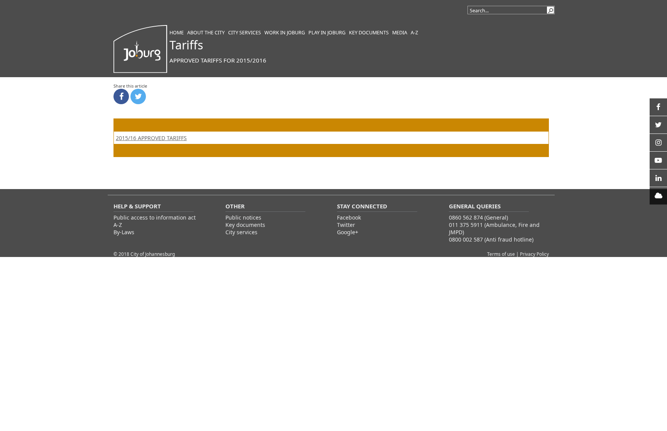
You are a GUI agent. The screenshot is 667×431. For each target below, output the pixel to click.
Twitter (346, 224)
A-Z (117, 224)
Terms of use (501, 254)
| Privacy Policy (532, 254)
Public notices (243, 217)
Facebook (349, 217)
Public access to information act (154, 217)
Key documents (245, 224)
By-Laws (123, 232)
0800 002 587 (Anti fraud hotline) (491, 239)
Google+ (347, 232)
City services (241, 232)
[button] (550, 10)
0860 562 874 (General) (478, 217)
